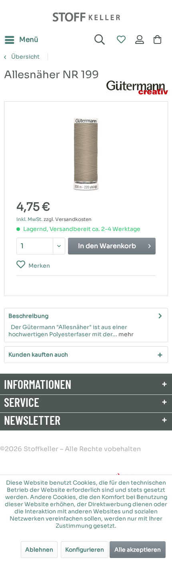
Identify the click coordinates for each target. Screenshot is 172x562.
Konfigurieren (84, 549)
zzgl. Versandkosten (68, 219)
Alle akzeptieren (137, 549)
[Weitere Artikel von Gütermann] (137, 88)
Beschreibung (28, 315)
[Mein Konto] (140, 40)
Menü (28, 39)
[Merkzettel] (121, 40)
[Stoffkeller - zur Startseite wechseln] (86, 17)
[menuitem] (21, 40)
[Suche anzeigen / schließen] (98, 40)
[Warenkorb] (159, 40)
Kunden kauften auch (38, 354)
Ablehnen (39, 549)
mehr (125, 334)
